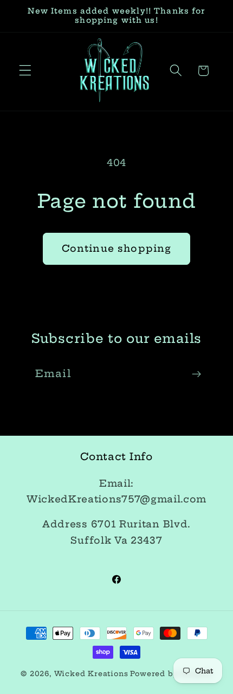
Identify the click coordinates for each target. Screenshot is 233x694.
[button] (25, 71)
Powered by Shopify (171, 674)
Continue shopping (117, 248)
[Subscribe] (196, 374)
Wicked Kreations (91, 674)
